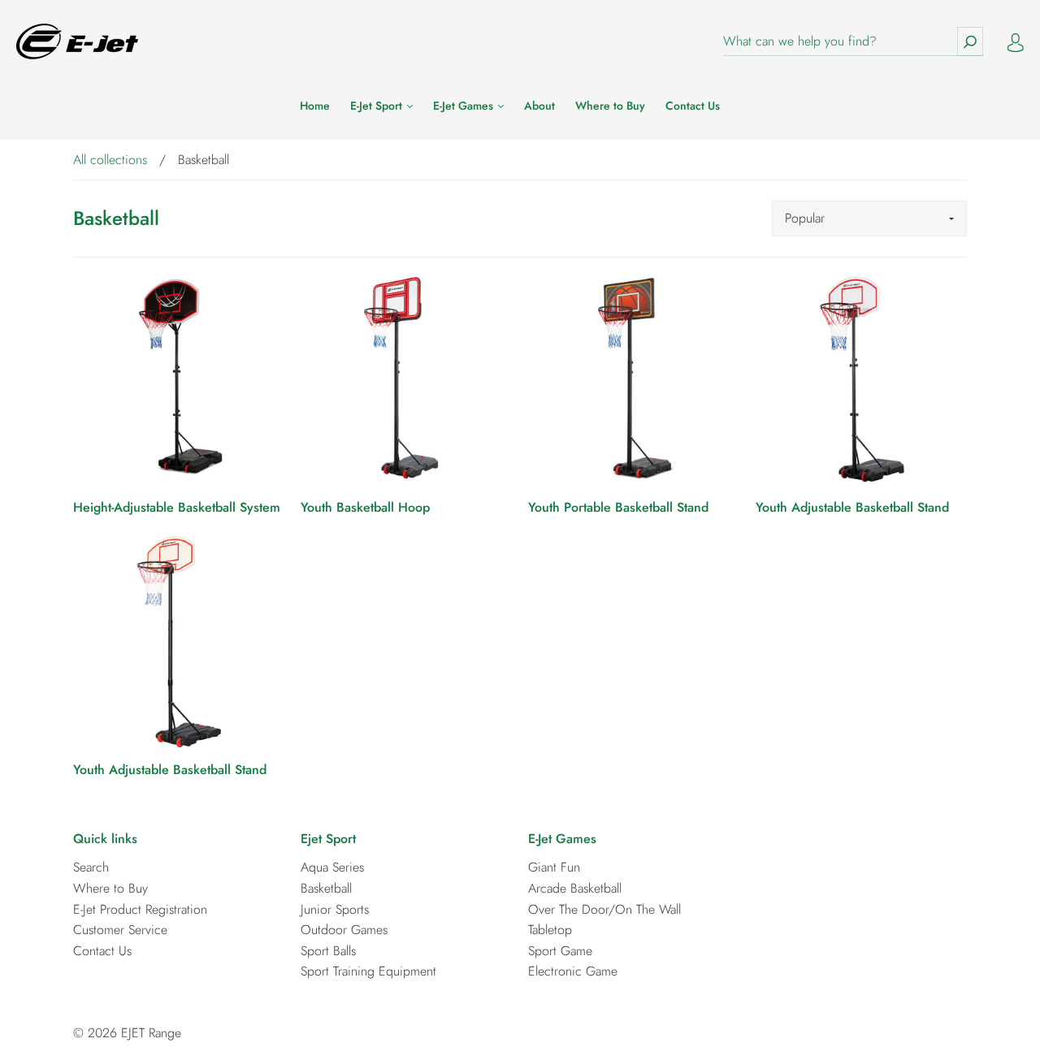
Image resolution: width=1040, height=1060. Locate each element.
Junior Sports (335, 909)
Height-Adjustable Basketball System (176, 507)
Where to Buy (610, 106)
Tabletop (550, 929)
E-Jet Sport (377, 106)
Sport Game (560, 950)
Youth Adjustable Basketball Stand (852, 507)
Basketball (326, 888)
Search (91, 867)
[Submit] (970, 42)
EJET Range (151, 1032)
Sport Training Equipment (368, 971)
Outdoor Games (344, 929)
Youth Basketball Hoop (365, 507)
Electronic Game (573, 971)
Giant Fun (554, 867)
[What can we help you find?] (853, 42)
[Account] (1016, 41)
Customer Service (120, 929)
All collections (110, 159)
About (539, 106)
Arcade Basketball (575, 888)
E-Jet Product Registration (140, 909)
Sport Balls (328, 950)
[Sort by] (869, 218)
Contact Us (692, 106)
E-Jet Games (464, 106)
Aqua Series (332, 867)
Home (315, 106)
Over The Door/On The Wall (604, 909)
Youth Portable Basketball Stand (618, 507)
